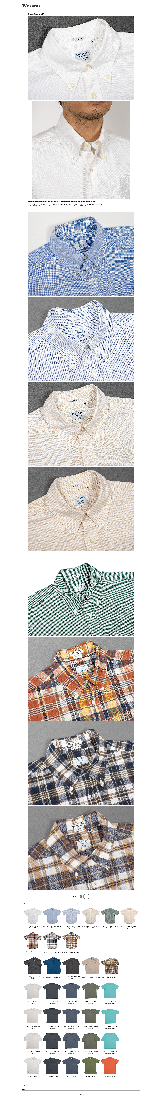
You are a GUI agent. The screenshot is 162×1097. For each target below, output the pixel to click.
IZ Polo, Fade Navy (71, 1076)
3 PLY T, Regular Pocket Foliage (90, 1027)
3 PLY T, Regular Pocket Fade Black (52, 1027)
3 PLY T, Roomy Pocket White (33, 1052)
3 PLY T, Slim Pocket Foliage (90, 1002)
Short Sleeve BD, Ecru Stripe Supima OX (90, 927)
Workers (81, 1094)
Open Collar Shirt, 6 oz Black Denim (33, 977)
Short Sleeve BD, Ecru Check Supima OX (129, 927)
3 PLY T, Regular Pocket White (32, 1027)
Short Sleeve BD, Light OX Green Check (110, 927)
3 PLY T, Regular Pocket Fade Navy (71, 1027)
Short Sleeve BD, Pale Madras (71, 952)
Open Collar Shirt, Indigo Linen (52, 977)
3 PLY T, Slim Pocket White (32, 1002)
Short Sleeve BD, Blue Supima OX (52, 927)
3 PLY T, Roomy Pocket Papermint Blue (110, 1052)
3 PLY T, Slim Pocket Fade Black (52, 1002)
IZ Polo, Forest (90, 1076)
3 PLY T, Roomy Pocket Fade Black (52, 1052)
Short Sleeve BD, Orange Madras (32, 952)
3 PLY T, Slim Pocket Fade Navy (71, 1002)
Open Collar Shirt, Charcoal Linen (71, 977)
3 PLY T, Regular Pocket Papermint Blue (110, 1027)
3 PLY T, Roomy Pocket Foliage (90, 1052)
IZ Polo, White (32, 1076)
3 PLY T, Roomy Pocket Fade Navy (71, 1052)
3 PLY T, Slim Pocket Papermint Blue (110, 1002)
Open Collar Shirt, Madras (110, 977)
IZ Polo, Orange (110, 1076)
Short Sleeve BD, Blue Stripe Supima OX (71, 927)
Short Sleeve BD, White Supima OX (33, 927)
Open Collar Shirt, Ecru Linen (91, 977)
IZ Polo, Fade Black (52, 1076)
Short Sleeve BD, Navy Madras (52, 952)
